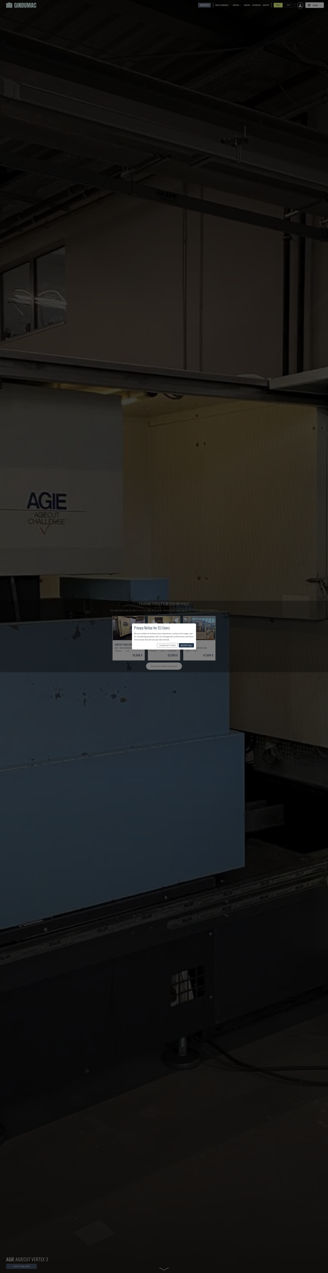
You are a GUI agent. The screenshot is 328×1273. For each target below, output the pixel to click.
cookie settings (167, 645)
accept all (186, 645)
